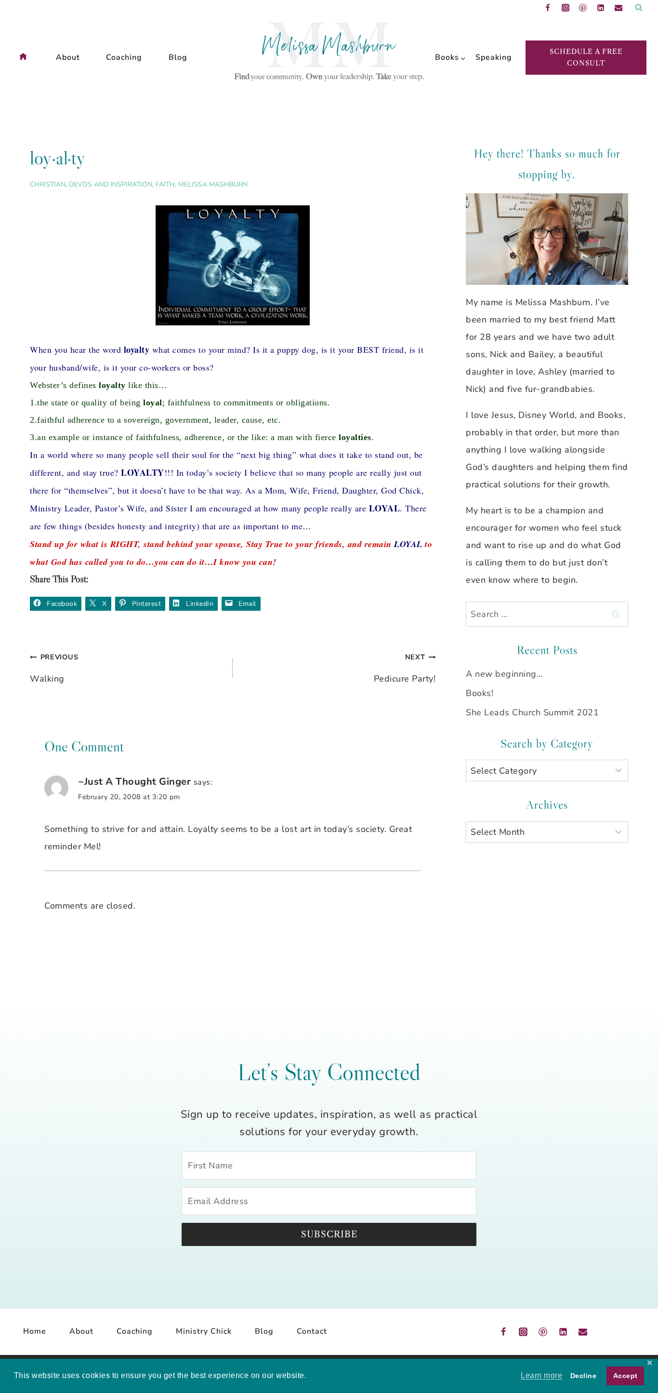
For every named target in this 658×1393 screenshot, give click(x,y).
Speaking (490, 57)
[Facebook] (547, 7)
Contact (312, 1331)
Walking (54, 668)
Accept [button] (625, 1376)
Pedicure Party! (404, 668)
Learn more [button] (541, 1375)
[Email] (618, 7)
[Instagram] (565, 7)
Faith (165, 184)
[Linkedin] (600, 7)
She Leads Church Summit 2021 (532, 712)
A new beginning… (504, 674)
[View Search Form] (638, 7)
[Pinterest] (583, 7)
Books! (479, 693)
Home (34, 1331)
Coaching (124, 57)
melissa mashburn (213, 184)
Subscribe (329, 1234)
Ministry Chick (204, 1331)
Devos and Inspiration (110, 184)
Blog (178, 57)
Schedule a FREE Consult (586, 57)
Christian (48, 184)
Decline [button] (583, 1376)
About (68, 57)
